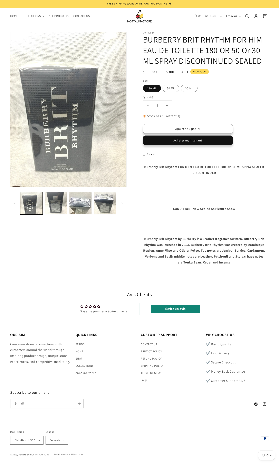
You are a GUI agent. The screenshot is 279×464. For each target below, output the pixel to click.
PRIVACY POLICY (151, 351)
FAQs (144, 380)
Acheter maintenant (187, 140)
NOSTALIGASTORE (39, 454)
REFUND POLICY (151, 358)
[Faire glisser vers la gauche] (14, 203)
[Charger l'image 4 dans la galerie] (105, 203)
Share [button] (151, 154)
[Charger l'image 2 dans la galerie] (56, 203)
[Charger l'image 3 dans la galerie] (80, 203)
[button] (33, 16)
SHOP (79, 358)
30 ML (189, 88)
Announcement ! (87, 373)
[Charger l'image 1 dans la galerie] (31, 203)
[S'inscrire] (79, 403)
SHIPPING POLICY (152, 366)
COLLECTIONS (85, 366)
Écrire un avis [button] (175, 309)
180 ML (152, 88)
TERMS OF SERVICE (153, 373)
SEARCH (81, 344)
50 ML (171, 88)
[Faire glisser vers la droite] (122, 203)
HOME (79, 351)
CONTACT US (149, 344)
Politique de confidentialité (69, 454)
